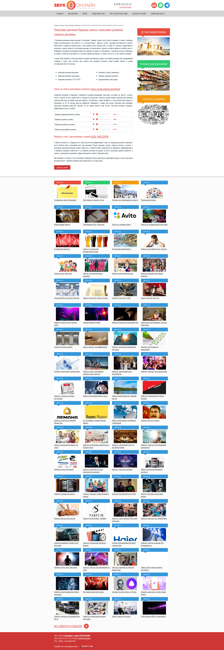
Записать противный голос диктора (154, 249)
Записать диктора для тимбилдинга (154, 518)
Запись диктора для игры (121, 616)
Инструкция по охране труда (93, 200)
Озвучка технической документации (67, 371)
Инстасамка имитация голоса (93, 592)
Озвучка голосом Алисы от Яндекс (124, 592)
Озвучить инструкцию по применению (150, 348)
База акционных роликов (72, 25)
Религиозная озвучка (148, 200)
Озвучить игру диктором (63, 273)
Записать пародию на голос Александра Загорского (93, 470)
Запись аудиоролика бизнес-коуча (95, 396)
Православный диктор (62, 224)
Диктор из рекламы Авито (121, 224)
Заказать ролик (62, 167)
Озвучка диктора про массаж (64, 518)
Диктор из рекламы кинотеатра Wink (154, 224)
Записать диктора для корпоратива (154, 371)
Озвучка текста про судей (121, 298)
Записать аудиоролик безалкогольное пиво (90, 250)
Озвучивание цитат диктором (93, 224)
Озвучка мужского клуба (91, 322)
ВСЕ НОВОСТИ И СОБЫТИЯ (68, 626)
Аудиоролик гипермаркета (121, 249)
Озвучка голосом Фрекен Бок (122, 273)
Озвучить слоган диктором (64, 469)
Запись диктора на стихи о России (95, 298)
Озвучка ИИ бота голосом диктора (66, 298)
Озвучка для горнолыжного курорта (125, 200)
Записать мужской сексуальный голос (125, 322)
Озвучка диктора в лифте (63, 347)
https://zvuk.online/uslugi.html (105, 89)
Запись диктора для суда (150, 298)
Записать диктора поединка (122, 469)
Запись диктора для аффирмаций (95, 347)
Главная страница (59, 25)
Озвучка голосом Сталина (150, 420)
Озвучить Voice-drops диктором (65, 567)
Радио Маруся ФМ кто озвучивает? (153, 616)
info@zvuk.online (125, 7)
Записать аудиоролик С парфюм (94, 518)
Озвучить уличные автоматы (64, 494)
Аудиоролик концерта (62, 249)
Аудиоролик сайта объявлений (65, 200)
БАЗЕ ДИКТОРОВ (99, 136)
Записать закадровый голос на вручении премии (123, 446)
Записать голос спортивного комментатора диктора (93, 372)
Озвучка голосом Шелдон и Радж (124, 494)
